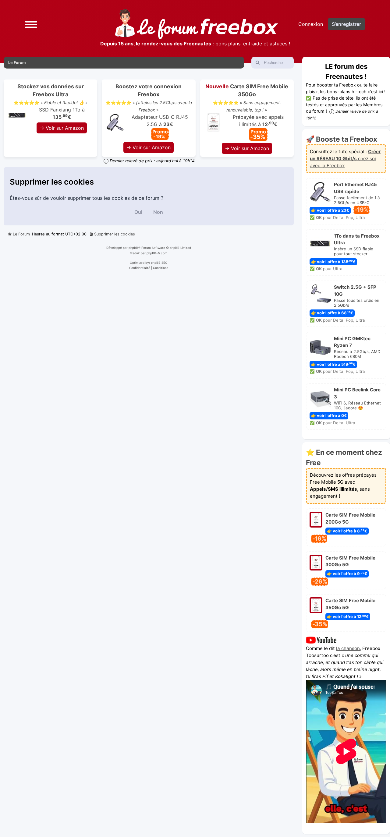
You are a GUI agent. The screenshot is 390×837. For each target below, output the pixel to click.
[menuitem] (112, 234)
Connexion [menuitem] (310, 24)
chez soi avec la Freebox (345, 158)
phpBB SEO (159, 262)
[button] (31, 24)
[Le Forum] (196, 24)
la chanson (348, 648)
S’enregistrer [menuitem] (346, 24)
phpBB (133, 247)
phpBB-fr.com (157, 253)
